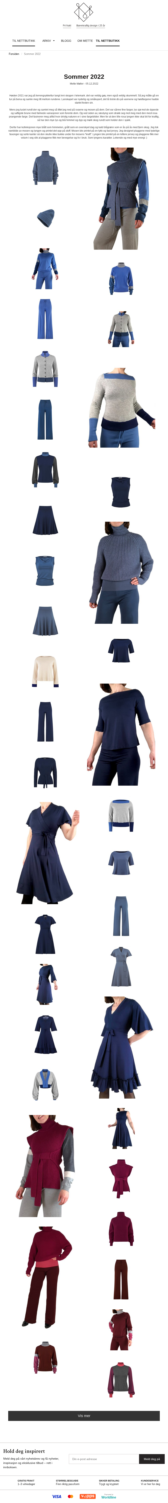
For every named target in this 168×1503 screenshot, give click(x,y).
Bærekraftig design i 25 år (90, 25)
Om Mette (85, 40)
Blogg (66, 40)
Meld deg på (152, 1459)
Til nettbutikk (23, 40)
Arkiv (46, 40)
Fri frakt (67, 25)
